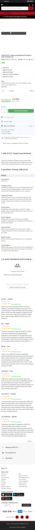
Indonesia (6, 1)
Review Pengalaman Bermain (17, 287)
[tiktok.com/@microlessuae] (27, 517)
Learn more (4, 86)
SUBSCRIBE (26, 505)
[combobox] (30, 1)
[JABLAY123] (4, 4)
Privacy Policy (12, 527)
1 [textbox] (4, 111)
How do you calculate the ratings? (13, 274)
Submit (29, 441)
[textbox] (30, 1)
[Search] (31, 8)
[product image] (13, 33)
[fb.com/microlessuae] (22, 517)
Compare (11, 91)
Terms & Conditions (21, 527)
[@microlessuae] (17, 517)
